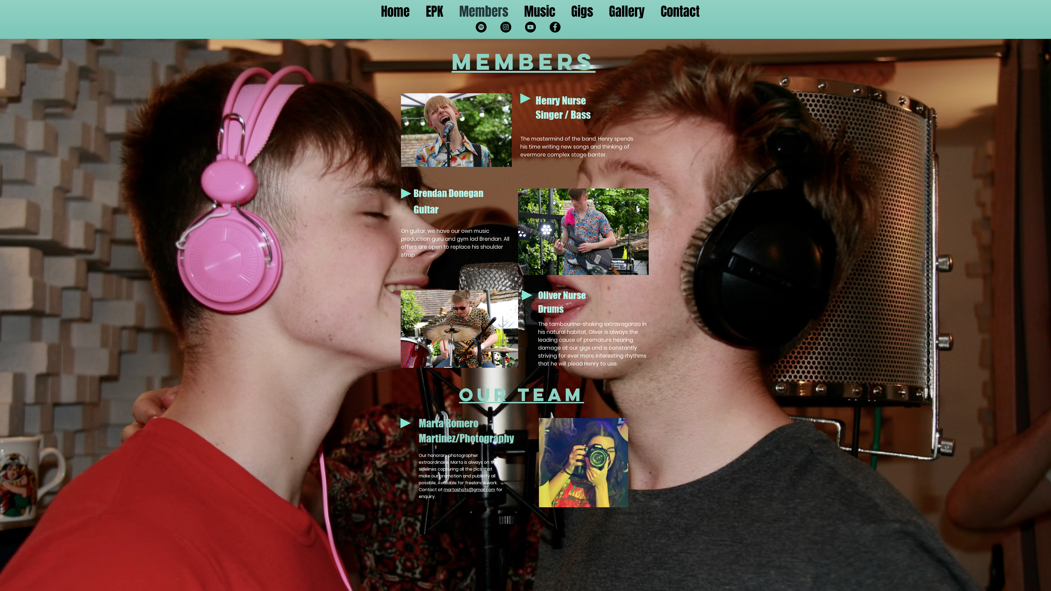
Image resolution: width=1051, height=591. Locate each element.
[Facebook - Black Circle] (555, 27)
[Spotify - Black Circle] (481, 27)
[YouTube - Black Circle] (530, 27)
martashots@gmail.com (469, 489)
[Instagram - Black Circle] (505, 27)
